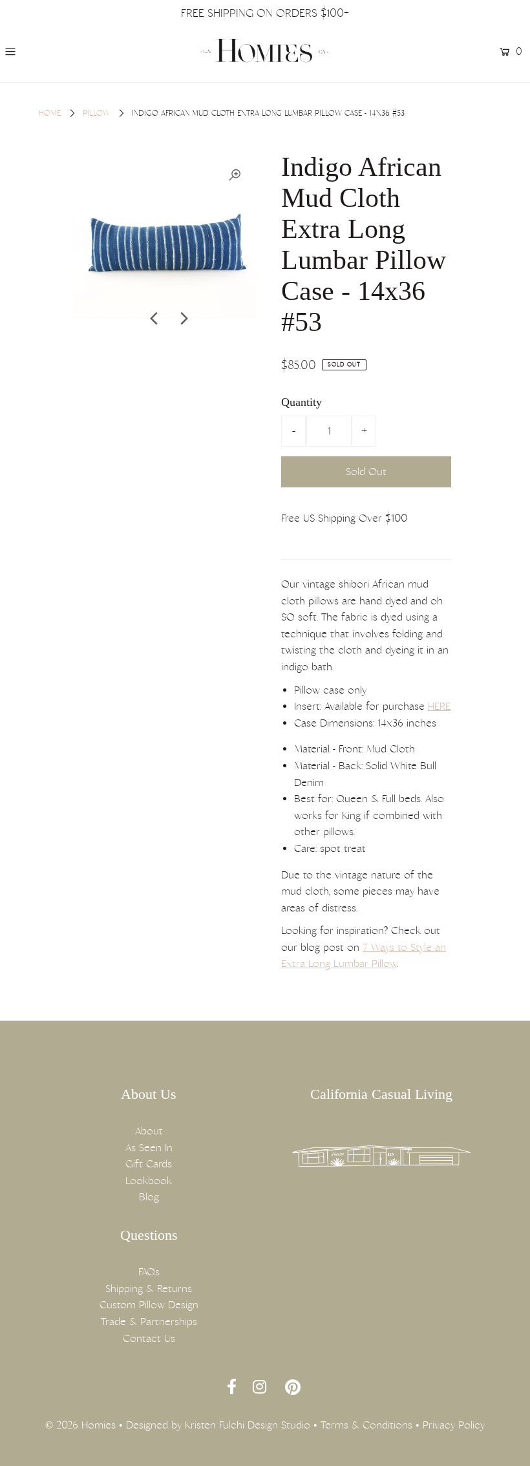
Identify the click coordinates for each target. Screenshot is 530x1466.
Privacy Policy (454, 1425)
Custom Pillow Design (149, 1305)
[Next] (183, 318)
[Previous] (154, 318)
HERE (439, 706)
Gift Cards (148, 1164)
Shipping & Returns (148, 1288)
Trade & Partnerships (149, 1321)
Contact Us (149, 1338)
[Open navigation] (53, 51)
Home (50, 113)
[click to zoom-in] (234, 175)
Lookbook (148, 1180)
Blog (149, 1197)
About (149, 1131)
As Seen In (149, 1148)
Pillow (96, 113)
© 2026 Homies (80, 1425)
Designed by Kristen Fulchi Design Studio (218, 1425)
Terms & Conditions (366, 1425)
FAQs (149, 1272)
